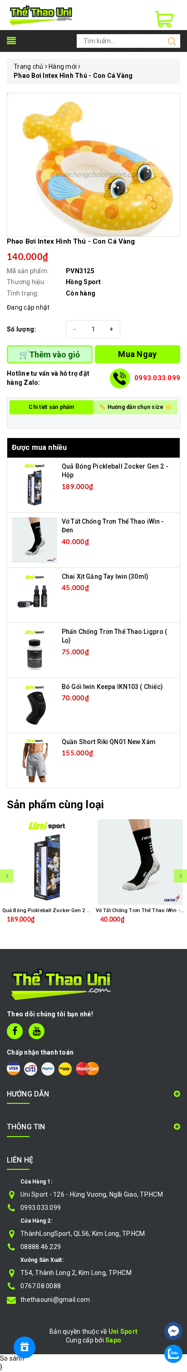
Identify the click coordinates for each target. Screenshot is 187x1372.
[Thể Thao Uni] (41, 14)
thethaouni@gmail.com (55, 1299)
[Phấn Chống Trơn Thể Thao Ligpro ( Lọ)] (34, 649)
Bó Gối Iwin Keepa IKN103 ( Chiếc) (112, 686)
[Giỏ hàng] (164, 19)
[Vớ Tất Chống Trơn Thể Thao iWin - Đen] (34, 539)
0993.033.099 (157, 378)
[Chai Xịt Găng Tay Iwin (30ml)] (34, 594)
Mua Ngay (137, 354)
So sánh (12, 1358)
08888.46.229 (40, 1246)
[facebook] (15, 1031)
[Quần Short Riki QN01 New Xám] (34, 759)
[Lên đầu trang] (173, 1304)
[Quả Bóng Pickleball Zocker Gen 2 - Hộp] (34, 484)
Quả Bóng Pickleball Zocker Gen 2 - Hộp (50, 910)
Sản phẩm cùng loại (55, 804)
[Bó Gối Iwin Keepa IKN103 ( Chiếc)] (34, 704)
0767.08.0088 (40, 1286)
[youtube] (36, 1031)
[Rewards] (24, 1347)
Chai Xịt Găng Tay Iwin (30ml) (105, 576)
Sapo (113, 1340)
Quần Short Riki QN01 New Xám (109, 741)
